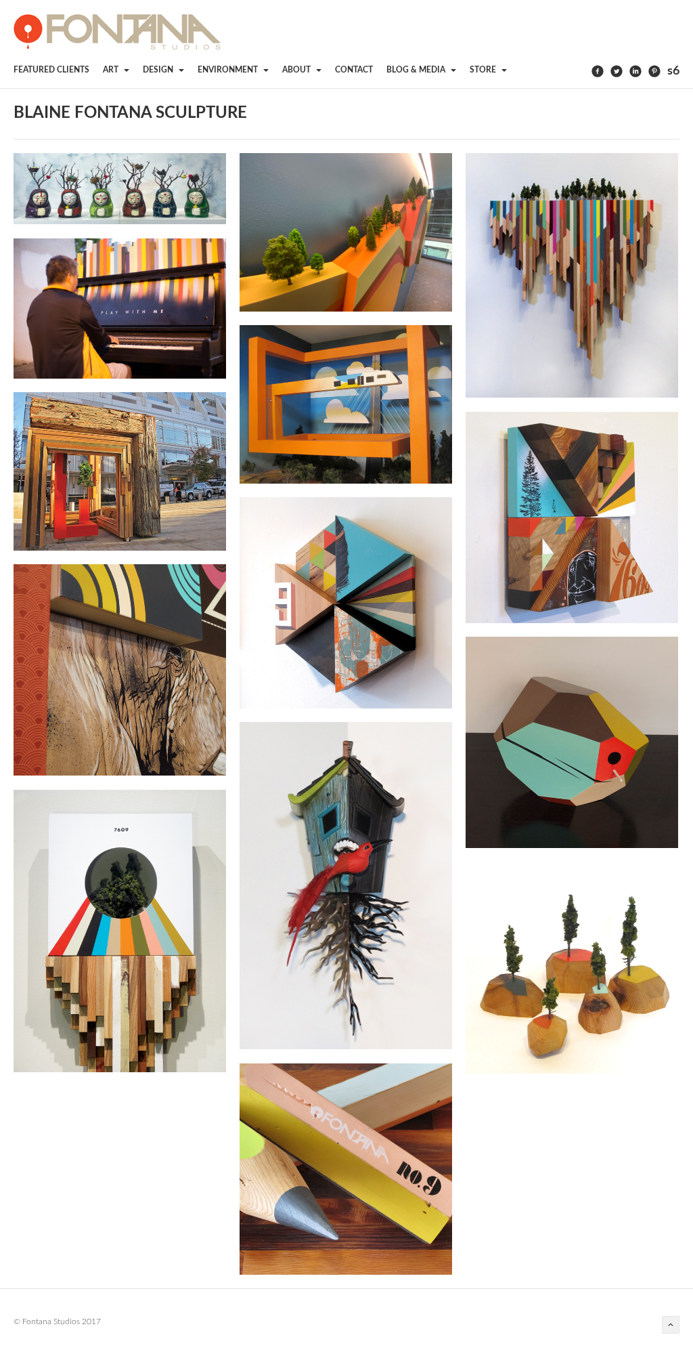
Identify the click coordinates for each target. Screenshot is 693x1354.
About (297, 70)
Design (159, 70)
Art (111, 70)
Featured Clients (51, 70)
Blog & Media (416, 70)
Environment (229, 70)
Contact (354, 70)
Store (484, 70)
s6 (673, 71)
